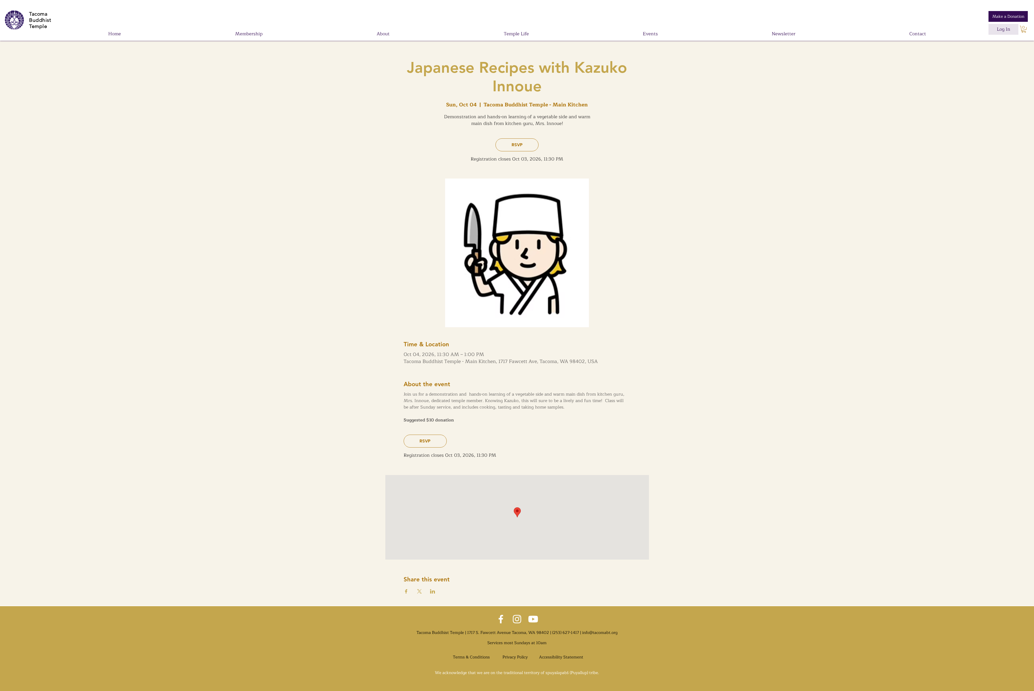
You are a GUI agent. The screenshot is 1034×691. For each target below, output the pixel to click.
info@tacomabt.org (599, 632)
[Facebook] (500, 619)
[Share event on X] (419, 591)
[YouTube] (533, 619)
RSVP (517, 145)
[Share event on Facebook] (406, 591)
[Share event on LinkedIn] (432, 591)
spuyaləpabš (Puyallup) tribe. (572, 672)
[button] (1024, 29)
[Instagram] (517, 619)
